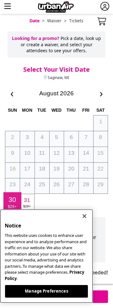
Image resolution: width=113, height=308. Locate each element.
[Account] (104, 7)
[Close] (84, 216)
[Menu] (7, 7)
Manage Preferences (46, 291)
